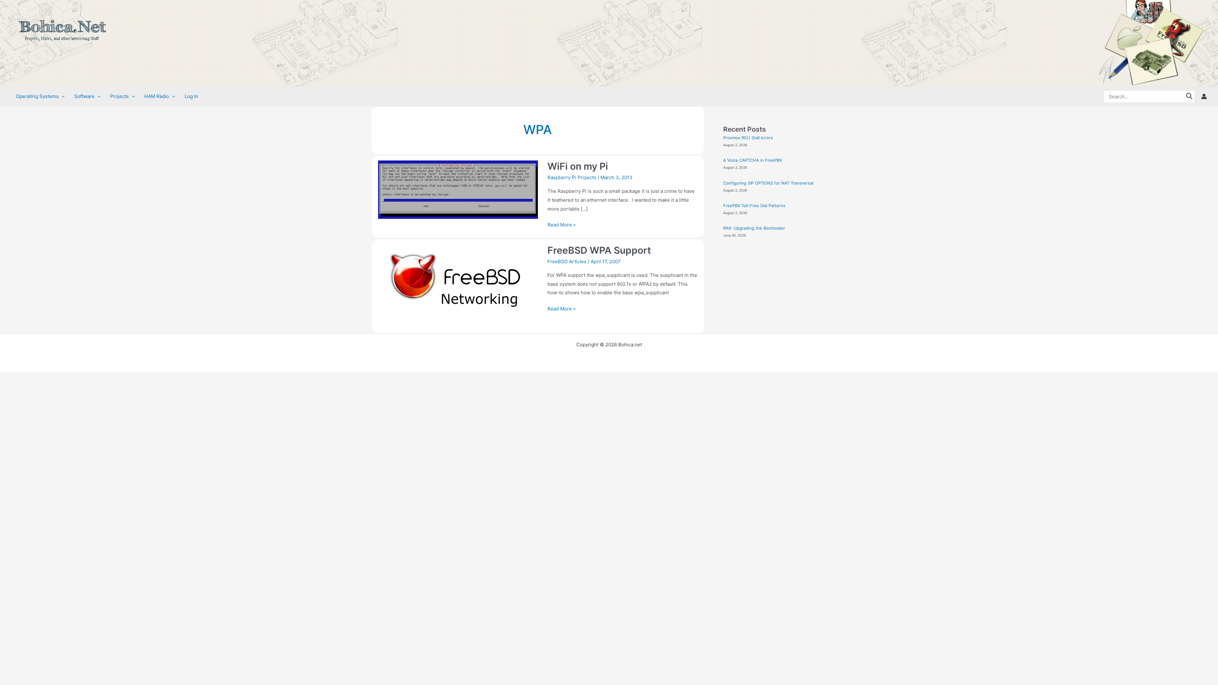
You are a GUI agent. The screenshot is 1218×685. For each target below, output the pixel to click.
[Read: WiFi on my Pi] (458, 189)
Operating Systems (37, 96)
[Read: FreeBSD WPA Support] (458, 286)
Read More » (561, 224)
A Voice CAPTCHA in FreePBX (752, 160)
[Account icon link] (1204, 96)
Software (84, 96)
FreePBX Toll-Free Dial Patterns (754, 205)
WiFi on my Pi (577, 166)
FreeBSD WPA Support (599, 250)
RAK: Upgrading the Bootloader (754, 228)
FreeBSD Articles (566, 261)
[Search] (1190, 96)
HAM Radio (156, 96)
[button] (62, 96)
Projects (119, 96)
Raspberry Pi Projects (571, 177)
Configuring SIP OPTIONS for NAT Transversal (768, 183)
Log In (191, 96)
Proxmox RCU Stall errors (748, 137)
